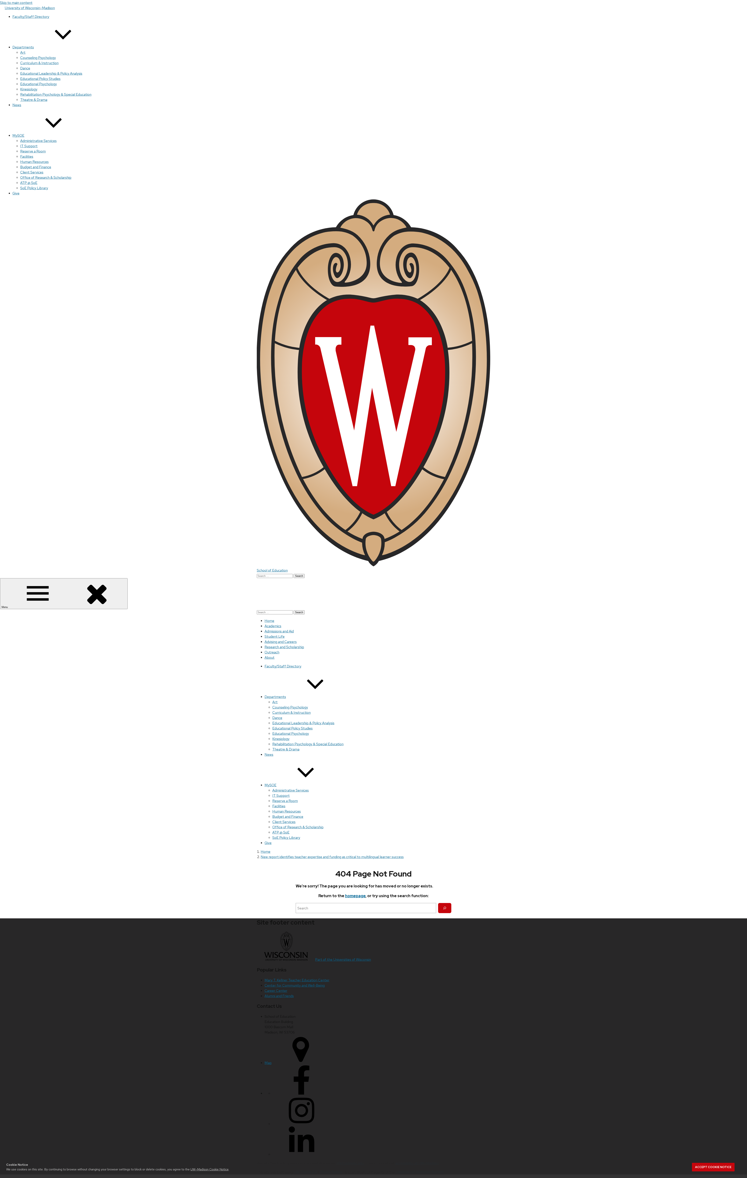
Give (15, 193)
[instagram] (301, 1124)
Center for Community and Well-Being (295, 985)
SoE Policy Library (34, 188)
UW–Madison (30, 8)
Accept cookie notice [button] (713, 1167)
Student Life (275, 636)
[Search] (444, 908)
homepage (355, 895)
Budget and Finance (35, 167)
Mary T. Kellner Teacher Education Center (297, 980)
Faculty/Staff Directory (30, 16)
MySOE (18, 135)
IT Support (29, 146)
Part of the (343, 959)
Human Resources (34, 161)
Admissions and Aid (279, 631)
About (269, 657)
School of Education (272, 570)
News (16, 105)
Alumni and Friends (279, 996)
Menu (5, 607)
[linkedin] (301, 1154)
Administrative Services (38, 140)
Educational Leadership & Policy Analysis (51, 73)
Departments (23, 47)
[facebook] (301, 1093)
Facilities (26, 156)
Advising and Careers (281, 641)
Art (22, 52)
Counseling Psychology (38, 57)
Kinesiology (28, 89)
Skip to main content (16, 2)
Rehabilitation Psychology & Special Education (55, 94)
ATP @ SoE (28, 182)
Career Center (276, 990)
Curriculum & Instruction (39, 63)
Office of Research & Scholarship (45, 177)
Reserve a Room (33, 151)
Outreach (272, 652)
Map (268, 1063)
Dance (25, 68)
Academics (273, 626)
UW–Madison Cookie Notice (209, 1169)
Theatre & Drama (33, 99)
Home (269, 620)
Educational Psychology (38, 84)
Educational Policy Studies (40, 78)
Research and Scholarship (284, 647)
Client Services (31, 172)
